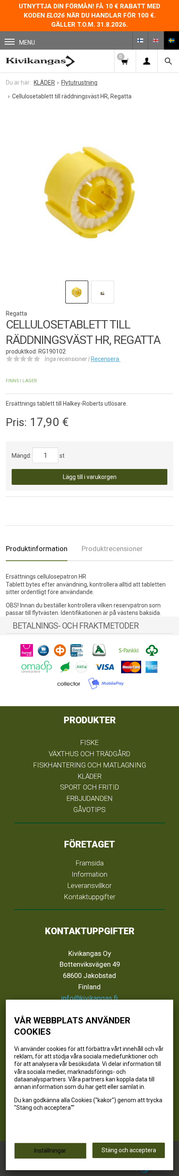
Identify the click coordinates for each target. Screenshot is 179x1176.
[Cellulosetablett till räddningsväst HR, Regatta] (89, 193)
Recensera (105, 359)
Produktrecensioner (112, 548)
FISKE (89, 742)
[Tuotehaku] (168, 61)
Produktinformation (36, 548)
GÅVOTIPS (89, 809)
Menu (27, 42)
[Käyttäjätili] (146, 61)
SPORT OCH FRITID (89, 787)
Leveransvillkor (89, 885)
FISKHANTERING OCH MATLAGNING (89, 765)
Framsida (90, 863)
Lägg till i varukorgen (90, 477)
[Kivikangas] (40, 61)
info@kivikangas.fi (89, 998)
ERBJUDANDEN (90, 798)
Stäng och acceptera (129, 1150)
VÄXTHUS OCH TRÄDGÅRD (89, 754)
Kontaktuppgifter (89, 897)
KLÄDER (90, 776)
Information (89, 874)
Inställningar (50, 1150)
